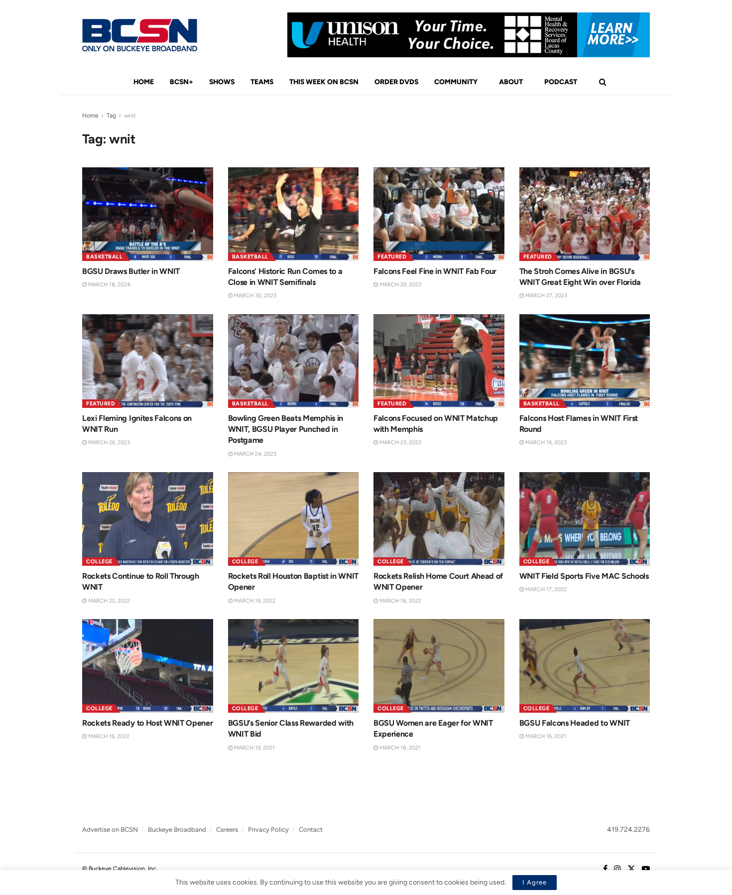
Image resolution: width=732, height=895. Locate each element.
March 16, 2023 (545, 442)
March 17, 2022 (545, 589)
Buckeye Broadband (177, 829)
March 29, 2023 (399, 284)
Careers (227, 829)
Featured (391, 257)
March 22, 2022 (108, 601)
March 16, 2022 (108, 736)
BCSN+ (181, 82)
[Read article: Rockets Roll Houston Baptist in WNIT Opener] (293, 519)
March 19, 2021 (254, 748)
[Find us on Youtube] (646, 869)
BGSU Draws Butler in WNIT (131, 271)
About (511, 82)
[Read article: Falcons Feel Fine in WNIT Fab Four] (438, 214)
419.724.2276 (628, 829)
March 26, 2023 (108, 442)
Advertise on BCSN (110, 829)
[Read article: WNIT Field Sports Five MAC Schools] (584, 519)
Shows (222, 82)
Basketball (104, 257)
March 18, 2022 (399, 601)
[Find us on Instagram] (617, 869)
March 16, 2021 (545, 736)
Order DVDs (396, 82)
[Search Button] (603, 82)
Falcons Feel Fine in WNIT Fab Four (434, 271)
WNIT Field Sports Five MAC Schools (584, 576)
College (99, 561)
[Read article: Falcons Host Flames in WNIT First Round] (584, 361)
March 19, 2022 (254, 601)
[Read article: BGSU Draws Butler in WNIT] (147, 214)
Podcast (560, 82)
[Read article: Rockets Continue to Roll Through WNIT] (147, 519)
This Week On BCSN (324, 82)
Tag (111, 115)
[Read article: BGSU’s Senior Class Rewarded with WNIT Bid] (293, 666)
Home (143, 82)
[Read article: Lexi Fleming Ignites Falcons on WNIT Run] (147, 361)
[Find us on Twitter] (631, 869)
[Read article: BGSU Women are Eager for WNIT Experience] (438, 666)
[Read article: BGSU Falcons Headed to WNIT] (584, 666)
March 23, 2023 (399, 442)
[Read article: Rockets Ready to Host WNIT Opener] (147, 666)
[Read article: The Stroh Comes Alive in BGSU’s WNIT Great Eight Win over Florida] (584, 214)
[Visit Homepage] (139, 35)
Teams (261, 82)
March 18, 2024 (108, 284)
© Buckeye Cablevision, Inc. (119, 868)
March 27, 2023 (545, 295)
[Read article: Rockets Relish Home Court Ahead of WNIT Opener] (438, 519)
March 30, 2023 (254, 295)
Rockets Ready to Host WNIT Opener (147, 723)
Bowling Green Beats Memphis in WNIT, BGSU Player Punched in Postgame (285, 429)
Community (456, 82)
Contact (311, 829)
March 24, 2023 (254, 454)
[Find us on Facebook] (605, 869)
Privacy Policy (268, 829)
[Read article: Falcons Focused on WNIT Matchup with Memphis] (438, 361)
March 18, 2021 (399, 748)
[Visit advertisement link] (468, 34)
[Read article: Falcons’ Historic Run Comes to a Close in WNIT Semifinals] (293, 214)
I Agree (534, 882)
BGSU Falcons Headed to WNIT (574, 723)
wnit (130, 115)
